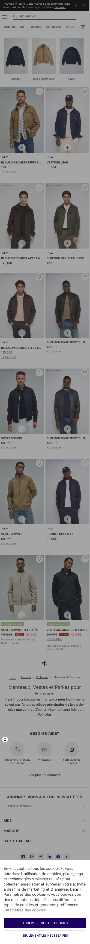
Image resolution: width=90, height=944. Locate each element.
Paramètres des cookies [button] (25, 910)
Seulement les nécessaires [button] (45, 935)
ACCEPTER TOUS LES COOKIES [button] (45, 923)
